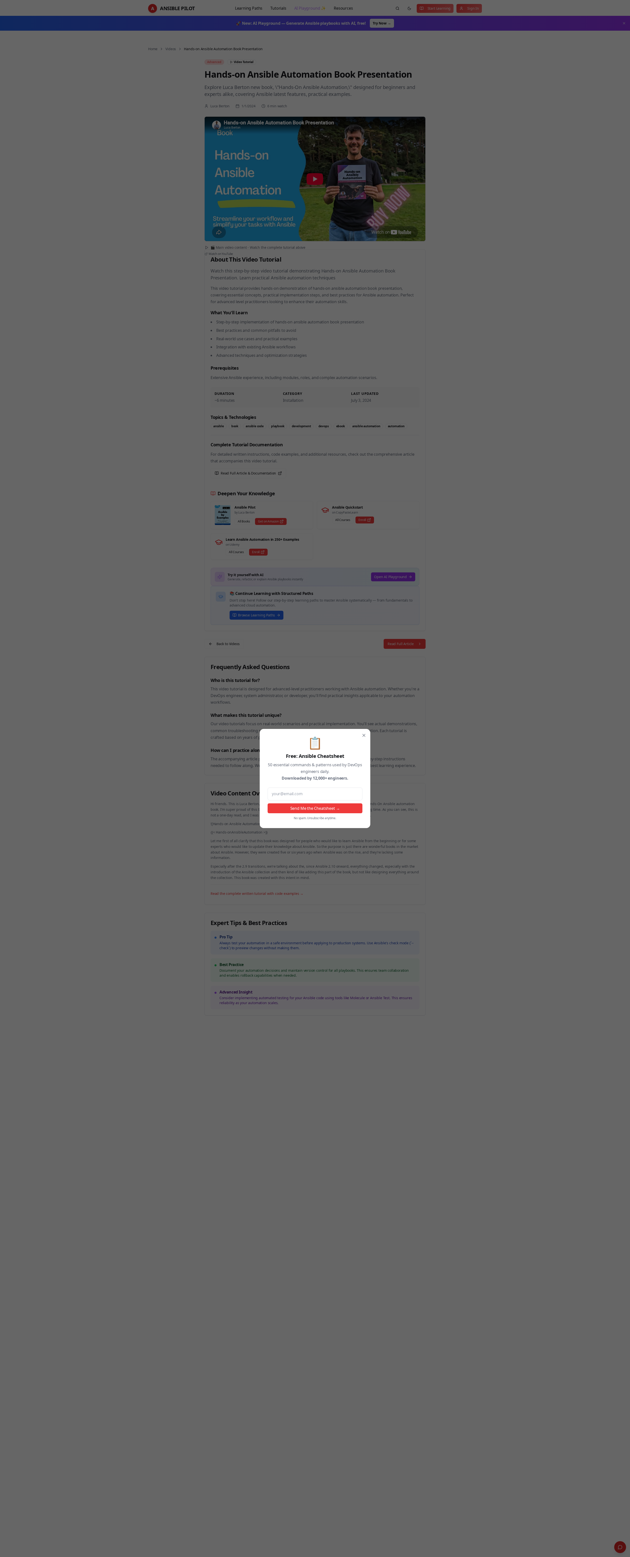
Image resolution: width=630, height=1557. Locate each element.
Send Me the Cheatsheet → (315, 808)
